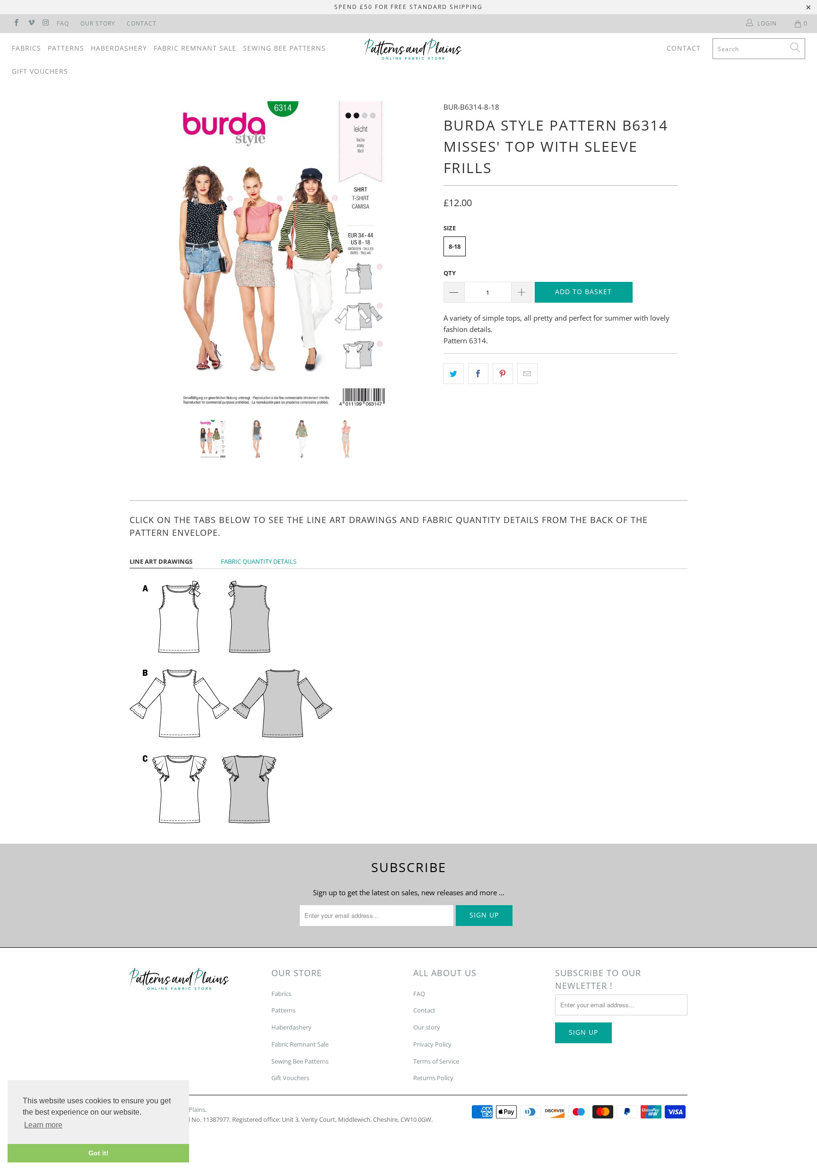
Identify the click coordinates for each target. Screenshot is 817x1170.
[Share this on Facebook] (478, 373)
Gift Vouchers (40, 71)
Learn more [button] (43, 1125)
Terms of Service (436, 1061)
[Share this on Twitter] (453, 373)
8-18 (455, 246)
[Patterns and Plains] (413, 49)
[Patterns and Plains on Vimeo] (30, 23)
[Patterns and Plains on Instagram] (46, 23)
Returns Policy (433, 1078)
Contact (141, 23)
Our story (426, 1027)
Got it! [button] (98, 1153)
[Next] (418, 253)
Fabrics (26, 48)
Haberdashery (119, 48)
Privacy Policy (432, 1044)
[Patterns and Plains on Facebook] (16, 23)
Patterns (66, 48)
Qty (449, 273)
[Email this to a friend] (527, 373)
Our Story (97, 23)
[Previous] (146, 253)
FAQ (63, 23)
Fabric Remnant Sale (195, 48)
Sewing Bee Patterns (284, 48)
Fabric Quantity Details (258, 561)
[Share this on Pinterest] (503, 373)
